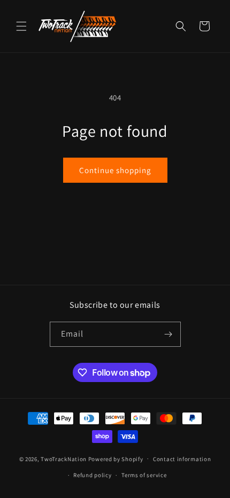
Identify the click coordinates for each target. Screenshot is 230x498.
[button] (21, 26)
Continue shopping (115, 170)
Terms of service (143, 475)
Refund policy (92, 475)
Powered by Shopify (115, 458)
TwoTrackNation (64, 458)
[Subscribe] (168, 334)
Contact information (182, 459)
